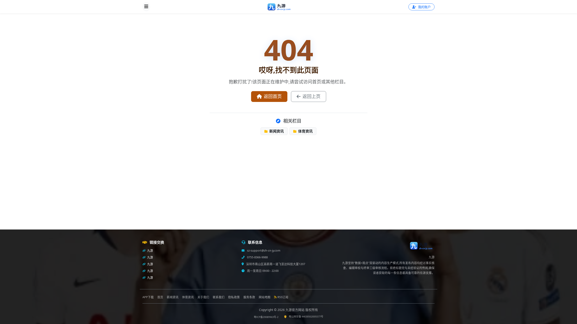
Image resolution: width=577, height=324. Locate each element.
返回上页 (311, 96)
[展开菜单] (146, 6)
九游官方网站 (295, 310)
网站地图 (264, 297)
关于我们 (203, 297)
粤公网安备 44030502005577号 (306, 316)
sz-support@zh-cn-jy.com (263, 250)
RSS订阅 (282, 297)
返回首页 (273, 96)
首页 (160, 297)
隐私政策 (234, 297)
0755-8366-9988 (257, 257)
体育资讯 (305, 131)
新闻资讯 (276, 131)
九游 (150, 250)
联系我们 (218, 297)
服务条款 (249, 297)
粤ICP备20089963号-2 (266, 317)
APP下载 (148, 297)
